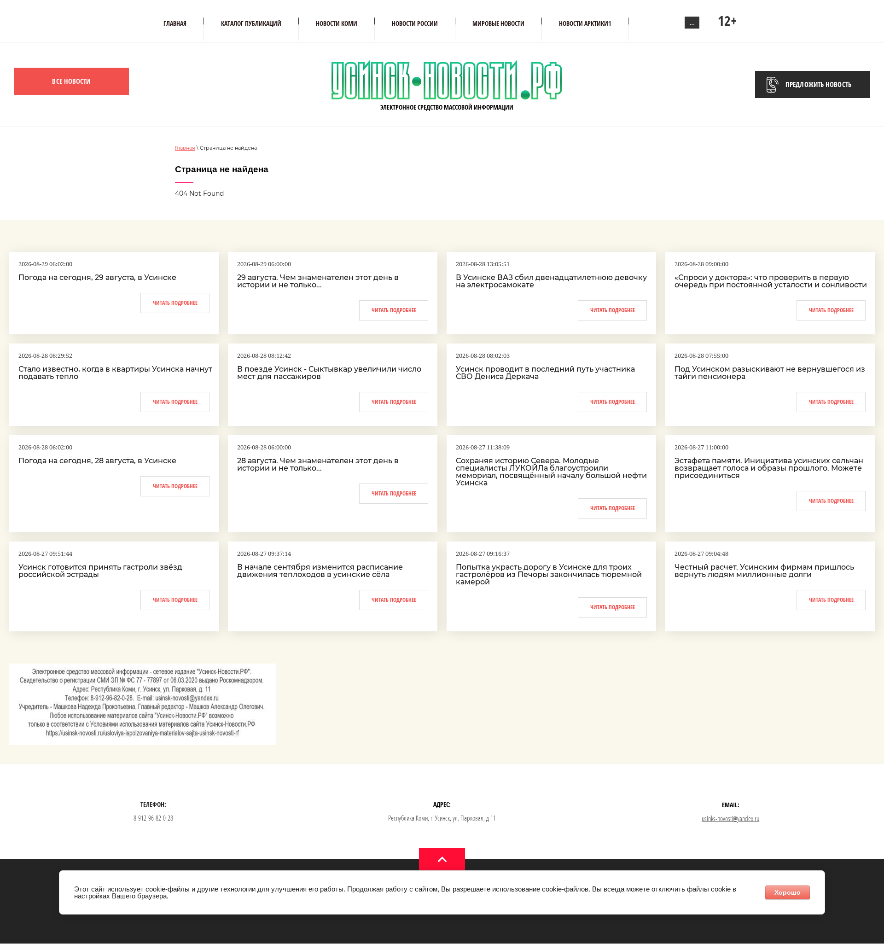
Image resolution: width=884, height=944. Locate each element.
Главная (185, 148)
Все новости (71, 81)
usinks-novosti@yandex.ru (730, 818)
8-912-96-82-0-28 (153, 817)
